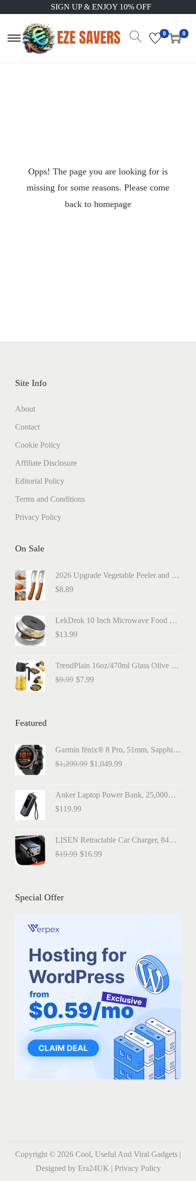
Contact (27, 427)
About (25, 409)
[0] (155, 38)
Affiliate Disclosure (46, 463)
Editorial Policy (39, 481)
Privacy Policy (38, 517)
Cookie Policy (37, 445)
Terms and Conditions (50, 499)
